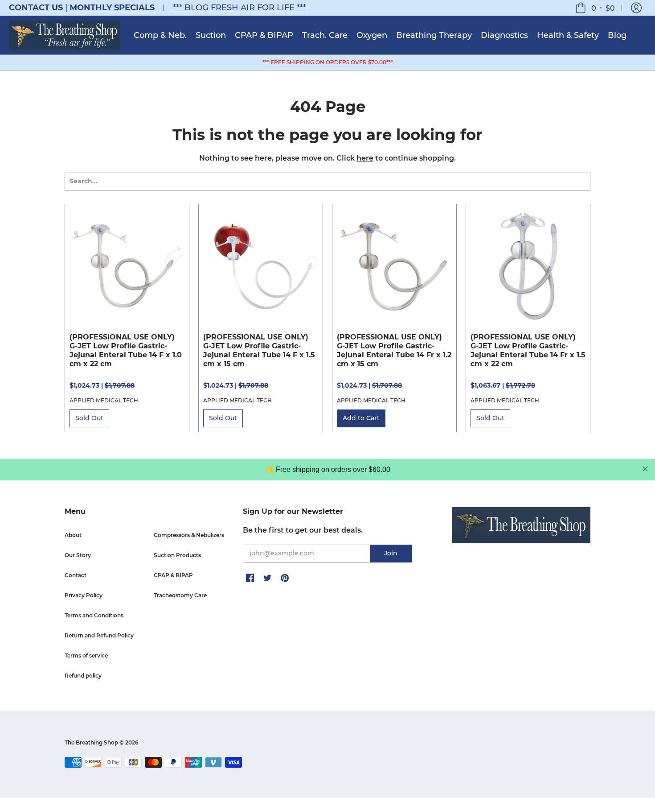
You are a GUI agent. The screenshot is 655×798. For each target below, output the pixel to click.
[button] (636, 8)
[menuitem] (160, 35)
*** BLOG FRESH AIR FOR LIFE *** (239, 7)
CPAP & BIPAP (173, 575)
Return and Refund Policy (99, 635)
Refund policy (83, 675)
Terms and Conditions (94, 615)
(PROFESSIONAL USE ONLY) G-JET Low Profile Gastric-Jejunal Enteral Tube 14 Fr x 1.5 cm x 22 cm (528, 350)
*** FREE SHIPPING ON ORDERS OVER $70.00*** (327, 62)
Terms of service (86, 655)
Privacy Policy (83, 595)
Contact (75, 575)
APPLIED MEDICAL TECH (104, 400)
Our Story (78, 555)
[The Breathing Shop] (64, 35)
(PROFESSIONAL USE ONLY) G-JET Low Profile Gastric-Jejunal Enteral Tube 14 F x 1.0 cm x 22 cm (126, 350)
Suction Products (177, 555)
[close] (645, 469)
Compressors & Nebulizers (189, 535)
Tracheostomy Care (180, 595)
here (364, 158)
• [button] (603, 7)
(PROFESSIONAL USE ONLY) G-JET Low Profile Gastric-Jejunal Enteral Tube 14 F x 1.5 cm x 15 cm (259, 350)
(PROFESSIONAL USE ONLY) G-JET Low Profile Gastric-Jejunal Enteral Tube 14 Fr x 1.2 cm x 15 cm (394, 350)
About (73, 535)
